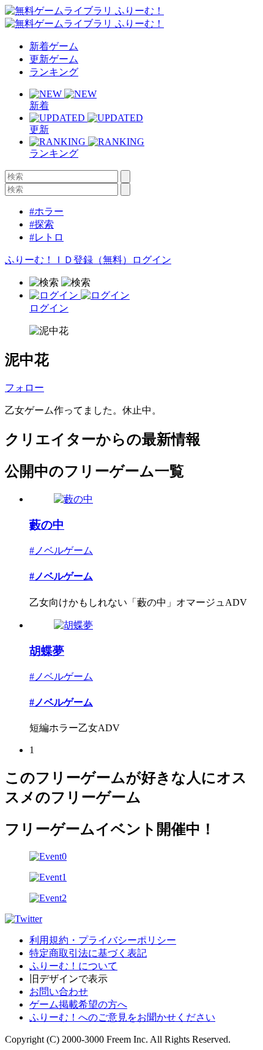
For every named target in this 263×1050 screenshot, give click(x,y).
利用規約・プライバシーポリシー (102, 940)
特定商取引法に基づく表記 (88, 953)
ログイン (151, 260)
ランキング (53, 72)
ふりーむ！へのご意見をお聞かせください (122, 1017)
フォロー (24, 387)
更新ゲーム (53, 59)
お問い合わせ (58, 991)
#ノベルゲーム (61, 550)
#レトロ (46, 237)
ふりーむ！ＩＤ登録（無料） (68, 260)
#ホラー (46, 211)
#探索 (41, 224)
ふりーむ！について (73, 966)
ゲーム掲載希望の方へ (78, 1004)
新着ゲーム (53, 46)
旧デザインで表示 (68, 979)
